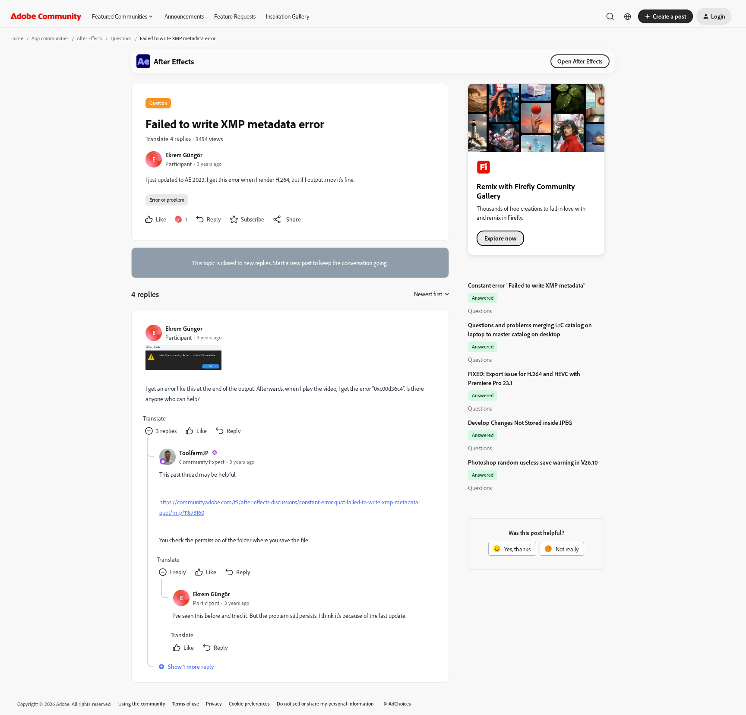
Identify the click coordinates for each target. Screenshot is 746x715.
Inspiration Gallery (287, 16)
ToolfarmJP (194, 452)
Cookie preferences (249, 703)
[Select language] (628, 16)
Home (16, 38)
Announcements (184, 16)
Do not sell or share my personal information (325, 703)
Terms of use (185, 703)
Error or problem (166, 199)
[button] (665, 16)
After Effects (89, 38)
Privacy (214, 703)
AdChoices (400, 703)
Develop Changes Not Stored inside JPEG (520, 422)
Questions (121, 38)
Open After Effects (580, 61)
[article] (289, 381)
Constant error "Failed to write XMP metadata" (526, 285)
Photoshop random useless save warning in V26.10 (533, 462)
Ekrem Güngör (183, 154)
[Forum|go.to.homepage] (46, 16)
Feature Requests (235, 16)
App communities (50, 38)
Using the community (141, 703)
